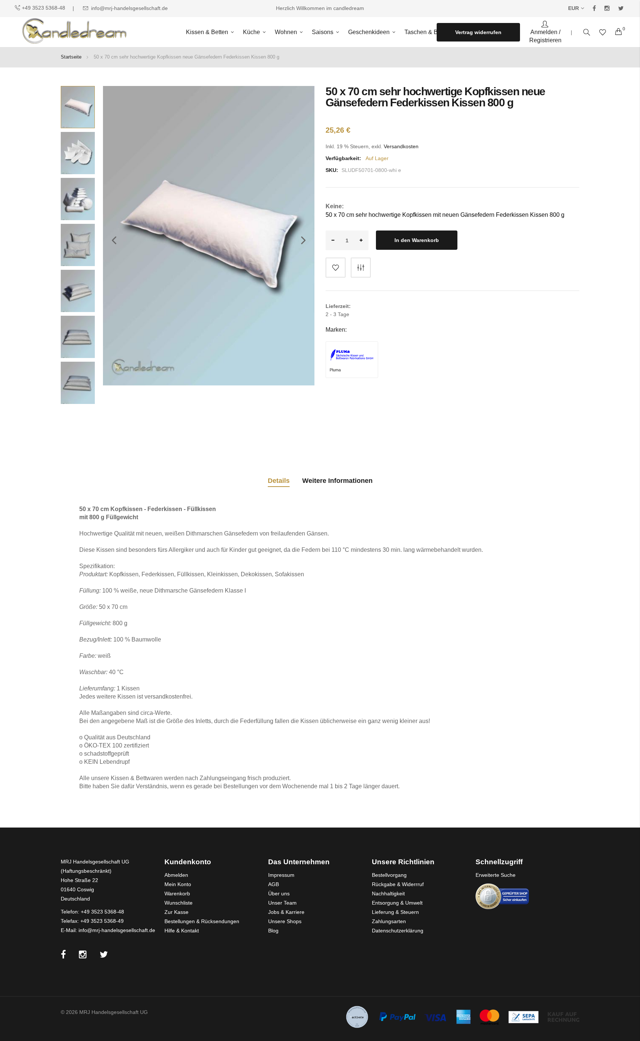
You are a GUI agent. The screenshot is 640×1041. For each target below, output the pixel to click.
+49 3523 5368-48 (43, 8)
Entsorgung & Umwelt (397, 903)
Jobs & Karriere (286, 912)
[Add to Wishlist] (336, 268)
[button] (110, 265)
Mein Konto (177, 884)
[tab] (279, 482)
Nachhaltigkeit (388, 893)
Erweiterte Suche (496, 875)
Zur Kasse (176, 912)
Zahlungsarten (389, 921)
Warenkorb (177, 893)
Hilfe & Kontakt (181, 931)
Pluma (335, 370)
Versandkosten (401, 146)
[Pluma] (352, 355)
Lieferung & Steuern (395, 912)
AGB (273, 884)
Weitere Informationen (337, 480)
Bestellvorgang (389, 875)
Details (279, 480)
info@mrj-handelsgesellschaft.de (129, 8)
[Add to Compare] (361, 268)
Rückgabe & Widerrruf (398, 884)
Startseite (71, 57)
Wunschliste (178, 903)
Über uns (279, 893)
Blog (273, 931)
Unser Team (282, 903)
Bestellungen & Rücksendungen (201, 921)
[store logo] (73, 32)
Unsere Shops (284, 921)
